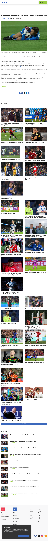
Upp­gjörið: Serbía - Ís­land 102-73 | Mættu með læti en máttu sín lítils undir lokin (25, 454)
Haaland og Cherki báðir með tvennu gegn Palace (19, 467)
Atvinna (39, 512)
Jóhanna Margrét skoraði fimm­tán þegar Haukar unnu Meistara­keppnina (24, 480)
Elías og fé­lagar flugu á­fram (8, 323)
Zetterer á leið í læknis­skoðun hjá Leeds (35, 272)
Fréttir (31, 509)
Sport (31, 512)
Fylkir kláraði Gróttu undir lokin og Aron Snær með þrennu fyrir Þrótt (23, 493)
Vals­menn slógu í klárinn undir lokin (17, 460)
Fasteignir (40, 511)
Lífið (30, 514)
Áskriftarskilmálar (16, 520)
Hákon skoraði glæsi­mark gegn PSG (10, 159)
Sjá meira (24, 423)
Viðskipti (31, 511)
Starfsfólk (15, 521)
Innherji (39, 509)
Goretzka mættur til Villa (31, 400)
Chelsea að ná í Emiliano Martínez (34, 309)
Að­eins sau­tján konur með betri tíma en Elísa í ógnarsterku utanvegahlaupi (24, 434)
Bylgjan (39, 517)
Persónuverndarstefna (5, 516)
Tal (38, 521)
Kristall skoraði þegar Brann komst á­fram (35, 345)
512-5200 (16, 514)
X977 (39, 520)
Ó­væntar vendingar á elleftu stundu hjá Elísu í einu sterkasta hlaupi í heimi (24, 486)
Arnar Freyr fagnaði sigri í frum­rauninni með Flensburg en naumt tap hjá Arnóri (25, 473)
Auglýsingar (15, 515)
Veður (39, 515)
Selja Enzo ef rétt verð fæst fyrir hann (34, 252)
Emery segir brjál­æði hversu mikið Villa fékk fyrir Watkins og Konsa (23, 441)
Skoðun (31, 515)
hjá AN (19, 66)
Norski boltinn (4, 86)
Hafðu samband (16, 517)
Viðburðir (40, 514)
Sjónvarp (31, 517)
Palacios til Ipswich (6, 308)
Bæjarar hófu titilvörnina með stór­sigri (35, 160)
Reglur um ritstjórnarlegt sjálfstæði (5, 515)
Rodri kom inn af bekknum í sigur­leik (34, 362)
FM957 (39, 518)
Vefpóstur (15, 524)
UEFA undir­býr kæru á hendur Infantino (11, 421)
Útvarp (31, 518)
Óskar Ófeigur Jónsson (5, 18)
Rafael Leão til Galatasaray (8, 213)
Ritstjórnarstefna (16, 518)
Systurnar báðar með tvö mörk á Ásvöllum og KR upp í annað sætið (23, 447)
